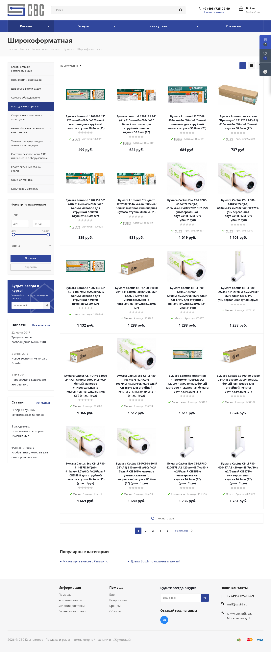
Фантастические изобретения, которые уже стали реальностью (30, 452)
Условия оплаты (70, 600)
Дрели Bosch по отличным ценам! (155, 561)
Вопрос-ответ (119, 600)
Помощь (65, 595)
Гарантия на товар (72, 611)
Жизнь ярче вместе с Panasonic (85, 561)
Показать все (180, 530)
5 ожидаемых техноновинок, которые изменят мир (28, 431)
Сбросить (31, 267)
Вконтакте (164, 620)
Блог (112, 595)
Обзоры (115, 611)
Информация (70, 587)
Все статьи (42, 403)
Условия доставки (72, 606)
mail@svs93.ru (237, 604)
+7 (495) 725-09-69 (216, 8)
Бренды (115, 606)
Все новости (41, 325)
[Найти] (180, 10)
